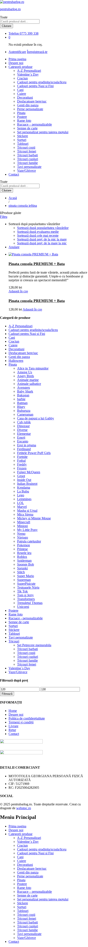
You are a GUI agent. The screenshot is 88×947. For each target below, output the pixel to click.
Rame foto (24, 120)
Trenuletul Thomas (30, 603)
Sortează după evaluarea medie (38, 231)
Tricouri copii (26, 147)
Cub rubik (24, 422)
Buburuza (23, 410)
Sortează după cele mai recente (38, 235)
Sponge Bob (25, 564)
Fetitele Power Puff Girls (34, 453)
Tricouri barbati (27, 155)
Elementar (24, 433)
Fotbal (21, 460)
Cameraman (25, 414)
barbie (21, 399)
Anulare (14, 247)
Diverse (22, 430)
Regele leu (24, 553)
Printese (22, 549)
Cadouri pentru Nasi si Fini (35, 86)
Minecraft (23, 522)
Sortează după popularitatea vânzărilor (43, 228)
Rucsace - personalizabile (26, 618)
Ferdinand (24, 449)
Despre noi (16, 63)
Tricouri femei (26, 151)
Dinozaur (23, 426)
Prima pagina (17, 59)
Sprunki (22, 568)
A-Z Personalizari (29, 70)
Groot (21, 476)
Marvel (22, 507)
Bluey (21, 407)
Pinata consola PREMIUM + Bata (37, 264)
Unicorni (23, 606)
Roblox (22, 557)
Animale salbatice (29, 384)
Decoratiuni (25, 97)
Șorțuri (21, 140)
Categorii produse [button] (20, 67)
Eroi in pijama (26, 445)
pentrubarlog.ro (10, 9)
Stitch (21, 572)
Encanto (22, 441)
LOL (20, 503)
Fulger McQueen (28, 472)
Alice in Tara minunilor (32, 368)
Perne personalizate (30, 109)
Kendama (23, 487)
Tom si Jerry (25, 595)
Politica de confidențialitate (27, 718)
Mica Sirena (25, 514)
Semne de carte (27, 128)
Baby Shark (25, 391)
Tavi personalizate (29, 167)
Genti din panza (27, 105)
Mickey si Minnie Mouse (34, 518)
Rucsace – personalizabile (34, 124)
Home (13, 710)
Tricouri (14, 641)
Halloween (16, 360)
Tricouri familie (27, 163)
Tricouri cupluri (27, 159)
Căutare (6, 26)
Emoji (21, 437)
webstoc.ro (23, 808)
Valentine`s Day (28, 74)
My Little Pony (27, 530)
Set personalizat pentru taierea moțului (42, 132)
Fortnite (22, 457)
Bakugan (23, 395)
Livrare (13, 726)
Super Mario (25, 576)
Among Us (24, 372)
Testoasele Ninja (28, 587)
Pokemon (23, 545)
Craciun (22, 78)
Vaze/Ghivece (26, 170)
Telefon (14, 33)
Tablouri (22, 143)
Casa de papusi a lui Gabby (35, 418)
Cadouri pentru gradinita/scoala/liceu (41, 82)
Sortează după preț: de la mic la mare (42, 239)
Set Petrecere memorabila (34, 645)
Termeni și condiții (21, 722)
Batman (22, 403)
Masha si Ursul (27, 510)
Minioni (22, 526)
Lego (20, 495)
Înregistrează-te (37, 52)
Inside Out (24, 480)
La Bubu (23, 491)
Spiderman (24, 560)
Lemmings (24, 499)
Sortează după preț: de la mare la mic (42, 243)
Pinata (21, 113)
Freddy (22, 464)
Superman (24, 580)
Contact (14, 174)
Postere (22, 117)
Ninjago (22, 537)
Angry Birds (25, 376)
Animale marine (28, 380)
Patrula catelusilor (29, 541)
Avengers (23, 387)
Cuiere (21, 93)
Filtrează (7, 693)
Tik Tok (22, 591)
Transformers (26, 599)
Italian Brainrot (27, 483)
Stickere (22, 136)
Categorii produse (20, 834)
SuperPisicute (26, 583)
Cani (20, 90)
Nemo (21, 533)
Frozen (21, 468)
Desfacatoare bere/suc (32, 101)
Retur (12, 730)
